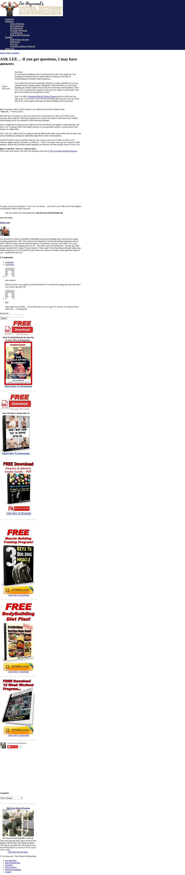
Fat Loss (14, 44)
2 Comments (14, 53)
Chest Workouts (17, 24)
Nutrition (9, 37)
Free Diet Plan (10, 860)
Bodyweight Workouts (20, 35)
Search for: (4, 313)
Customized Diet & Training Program (42, 96)
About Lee (9, 49)
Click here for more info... (18, 852)
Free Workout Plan (12, 863)
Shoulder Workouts (18, 31)
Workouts (9, 21)
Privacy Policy (11, 867)
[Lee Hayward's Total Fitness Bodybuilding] (31, 15)
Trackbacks (9, 264)
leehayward (4, 53)
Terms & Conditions (13, 869)
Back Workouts (17, 26)
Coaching (9, 19)
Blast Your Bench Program (18, 808)
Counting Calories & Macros (22, 46)
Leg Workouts (16, 33)
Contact (8, 872)
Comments (9, 262)
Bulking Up (15, 42)
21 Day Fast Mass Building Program (62, 151)
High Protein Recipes (19, 40)
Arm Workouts (16, 28)
